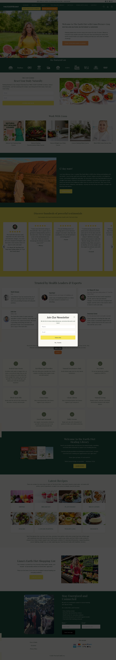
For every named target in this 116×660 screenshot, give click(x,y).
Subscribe (58, 337)
